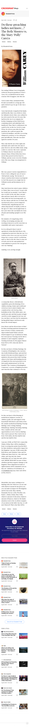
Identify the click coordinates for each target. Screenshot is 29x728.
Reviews (15, 41)
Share (11, 514)
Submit (14, 540)
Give (18, 514)
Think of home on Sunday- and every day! (8, 563)
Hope (4, 645)
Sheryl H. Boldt (6, 702)
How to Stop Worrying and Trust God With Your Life (8, 634)
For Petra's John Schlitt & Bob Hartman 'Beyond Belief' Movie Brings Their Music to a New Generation (9, 678)
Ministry (9, 41)
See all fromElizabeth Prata (14, 621)
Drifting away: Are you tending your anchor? (7, 612)
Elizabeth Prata (10, 13)
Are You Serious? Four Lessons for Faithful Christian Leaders (7, 691)
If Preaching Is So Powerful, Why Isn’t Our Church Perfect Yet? (9, 663)
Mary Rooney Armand (8, 631)
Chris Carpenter (7, 673)
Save (4, 514)
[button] (14, 68)
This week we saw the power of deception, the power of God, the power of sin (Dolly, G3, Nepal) (9, 576)
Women (3, 41)
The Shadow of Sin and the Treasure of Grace (9, 588)
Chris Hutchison (7, 659)
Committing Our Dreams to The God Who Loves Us (8, 705)
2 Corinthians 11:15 (7, 470)
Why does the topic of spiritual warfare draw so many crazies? (8, 601)
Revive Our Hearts (7, 688)
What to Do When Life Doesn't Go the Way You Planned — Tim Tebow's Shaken (8, 650)
